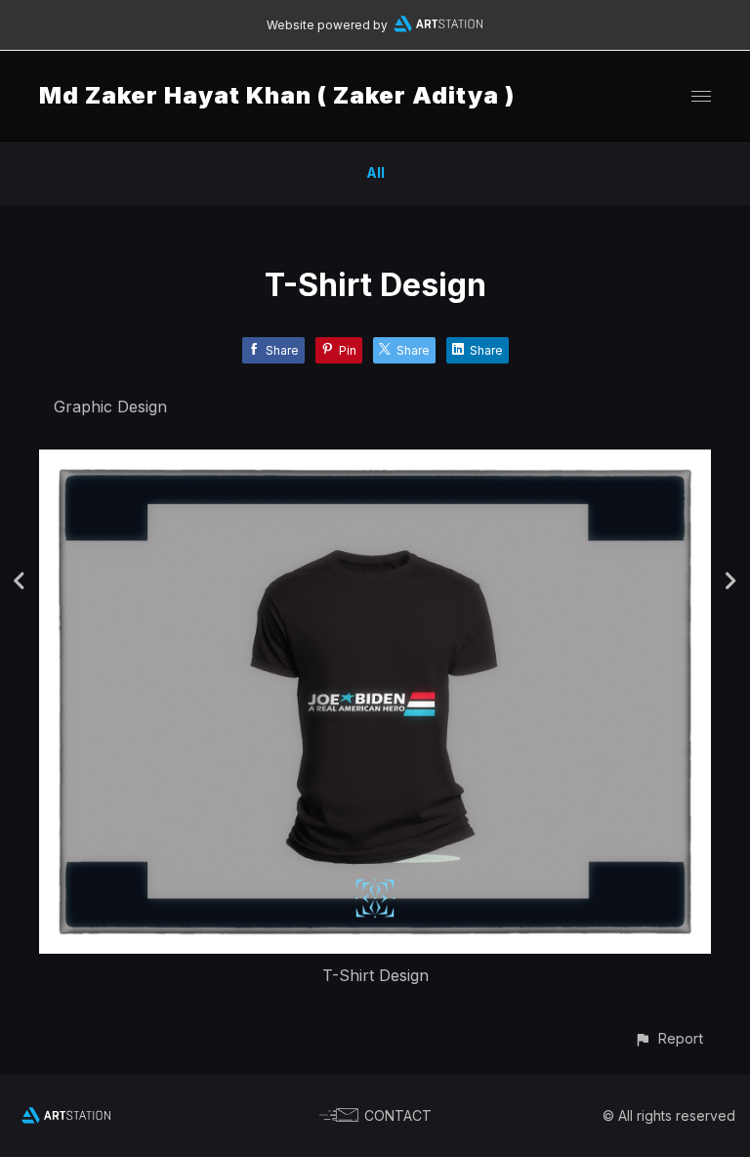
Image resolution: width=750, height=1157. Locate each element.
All (375, 172)
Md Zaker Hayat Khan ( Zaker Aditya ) (277, 95)
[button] (668, 1038)
